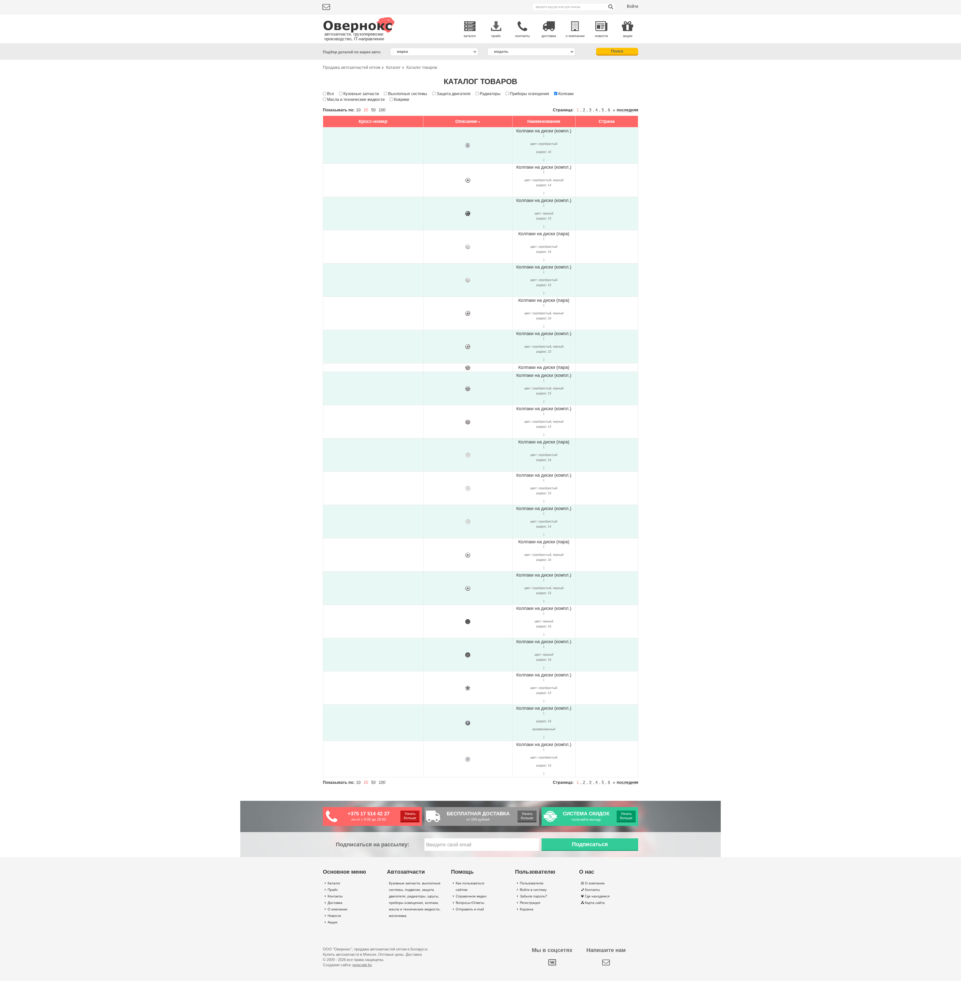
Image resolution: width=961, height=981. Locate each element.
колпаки (431, 903)
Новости (334, 916)
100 (382, 110)
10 (358, 110)
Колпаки (566, 94)
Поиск (617, 51)
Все (330, 94)
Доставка (335, 903)
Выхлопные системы (407, 94)
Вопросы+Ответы (470, 903)
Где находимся (597, 896)
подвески (412, 890)
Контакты (335, 896)
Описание (466, 121)
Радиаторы (490, 94)
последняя (627, 110)
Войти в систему (533, 890)
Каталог (334, 883)
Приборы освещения (529, 94)
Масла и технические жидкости (356, 99)
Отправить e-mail (470, 909)
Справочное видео (471, 896)
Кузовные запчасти (361, 94)
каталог (470, 36)
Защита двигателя (453, 94)
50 (373, 110)
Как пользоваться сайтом (470, 886)
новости (601, 36)
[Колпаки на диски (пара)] (467, 246)
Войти (632, 6)
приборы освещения (406, 903)
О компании (337, 909)
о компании (575, 36)
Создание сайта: (347, 965)
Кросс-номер (373, 121)
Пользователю (532, 883)
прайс (496, 36)
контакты (522, 36)
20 (366, 110)
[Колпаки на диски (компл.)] (467, 145)
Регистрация (530, 903)
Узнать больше (410, 816)
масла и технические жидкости (414, 909)
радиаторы (416, 896)
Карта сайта (595, 903)
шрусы (432, 896)
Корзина (526, 909)
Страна (607, 121)
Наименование (543, 121)
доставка (549, 36)
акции (627, 36)
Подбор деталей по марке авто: (352, 52)
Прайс (333, 890)
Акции (332, 922)
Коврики (401, 99)
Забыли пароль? (533, 896)
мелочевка (397, 916)
